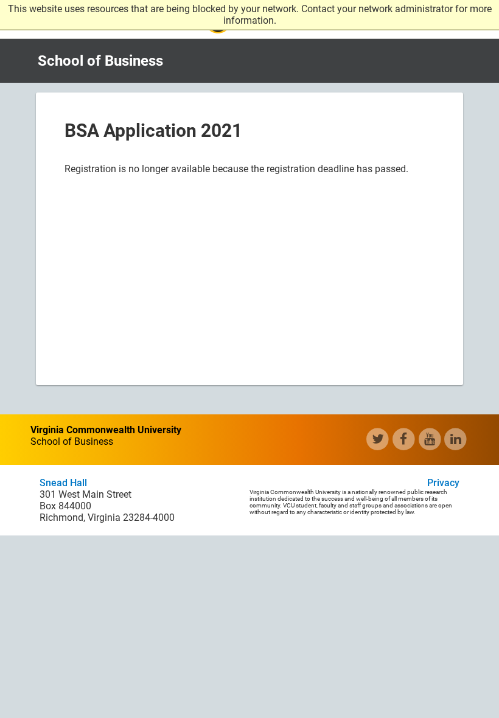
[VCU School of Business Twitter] (378, 439)
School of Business (100, 60)
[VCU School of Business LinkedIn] (455, 439)
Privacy (443, 483)
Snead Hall (63, 483)
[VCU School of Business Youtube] (430, 439)
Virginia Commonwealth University (105, 430)
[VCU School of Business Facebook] (404, 439)
